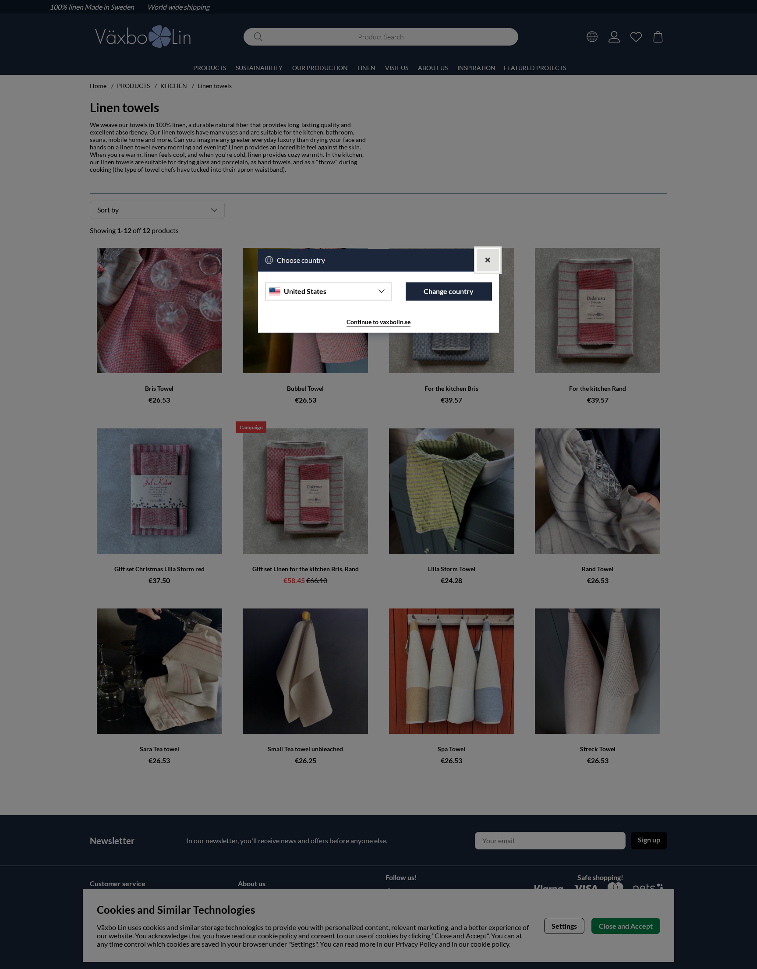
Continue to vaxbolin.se (378, 321)
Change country (449, 291)
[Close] (488, 260)
